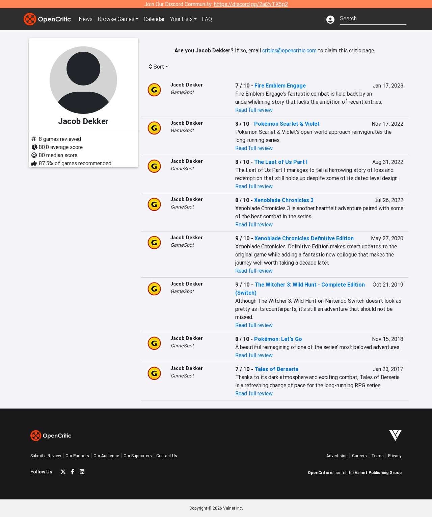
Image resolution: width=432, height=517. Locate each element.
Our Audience (106, 455)
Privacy (395, 455)
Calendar (154, 19)
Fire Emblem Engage (280, 85)
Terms (377, 455)
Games (116, 19)
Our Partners (77, 455)
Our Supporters (138, 455)
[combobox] (373, 18)
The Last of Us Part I (280, 161)
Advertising (337, 455)
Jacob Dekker (186, 85)
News (85, 19)
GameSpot (182, 92)
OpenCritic (318, 472)
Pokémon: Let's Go (278, 339)
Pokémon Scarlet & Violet (287, 123)
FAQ (207, 19)
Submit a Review (45, 455)
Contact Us (166, 455)
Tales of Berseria (276, 369)
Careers (359, 455)
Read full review (254, 109)
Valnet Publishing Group (378, 472)
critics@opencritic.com (289, 50)
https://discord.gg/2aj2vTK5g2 (251, 4)
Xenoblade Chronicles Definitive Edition (304, 238)
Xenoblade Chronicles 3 (284, 200)
